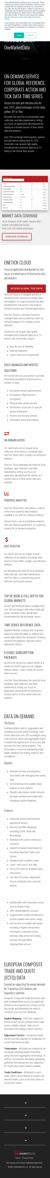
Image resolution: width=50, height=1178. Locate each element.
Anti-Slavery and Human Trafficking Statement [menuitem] (24, 1163)
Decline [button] (31, 35)
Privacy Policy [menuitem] (27, 1158)
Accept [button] (19, 35)
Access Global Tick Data (26, 288)
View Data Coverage (17, 237)
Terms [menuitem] (17, 1158)
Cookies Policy (22, 17)
